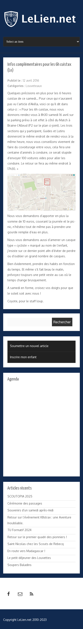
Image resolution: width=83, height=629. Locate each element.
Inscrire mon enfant (23, 357)
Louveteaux (34, 86)
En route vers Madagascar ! (26, 551)
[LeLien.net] (41, 20)
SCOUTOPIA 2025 (19, 496)
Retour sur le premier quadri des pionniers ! (37, 537)
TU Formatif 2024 (19, 530)
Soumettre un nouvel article (29, 346)
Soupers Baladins (19, 565)
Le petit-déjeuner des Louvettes (29, 558)
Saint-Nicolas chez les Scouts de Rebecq (35, 544)
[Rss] (31, 594)
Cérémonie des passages (24, 503)
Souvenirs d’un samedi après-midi (30, 510)
